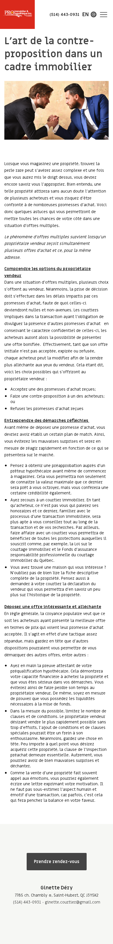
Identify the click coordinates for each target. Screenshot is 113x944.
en (85, 14)
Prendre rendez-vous (56, 861)
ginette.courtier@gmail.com (72, 902)
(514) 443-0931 (27, 902)
